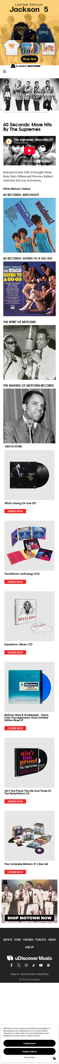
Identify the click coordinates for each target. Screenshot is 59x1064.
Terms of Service (27, 974)
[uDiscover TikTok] (34, 965)
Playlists (40, 939)
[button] (29, 481)
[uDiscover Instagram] (26, 965)
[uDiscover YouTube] (41, 965)
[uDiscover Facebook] (11, 965)
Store (17, 939)
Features (28, 939)
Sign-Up (29, 947)
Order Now (15, 511)
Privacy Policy (42, 974)
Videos (52, 939)
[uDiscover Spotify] (48, 965)
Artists (7, 939)
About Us (15, 974)
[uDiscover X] (19, 965)
